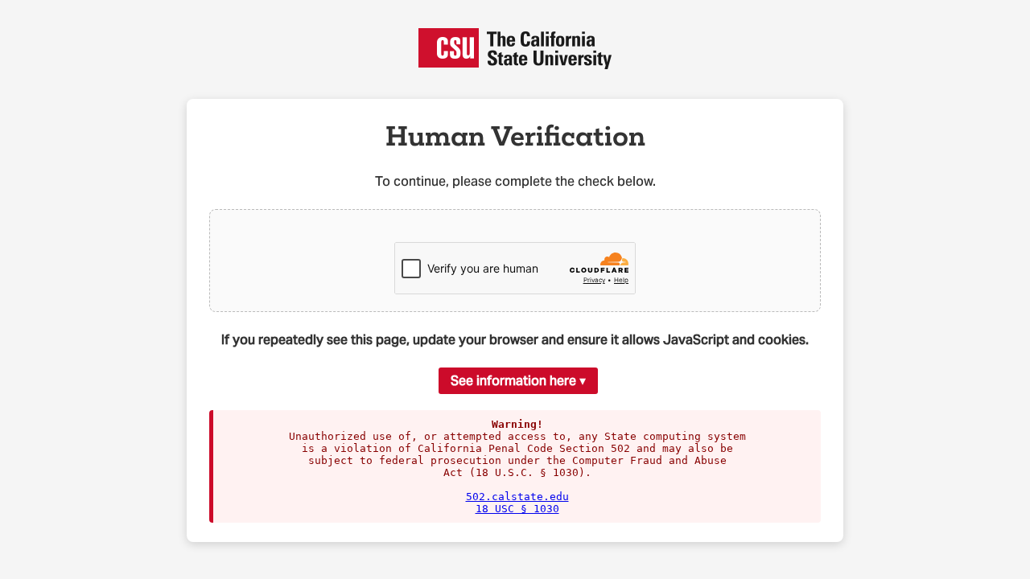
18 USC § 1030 (517, 509)
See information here (513, 380)
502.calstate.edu (517, 497)
